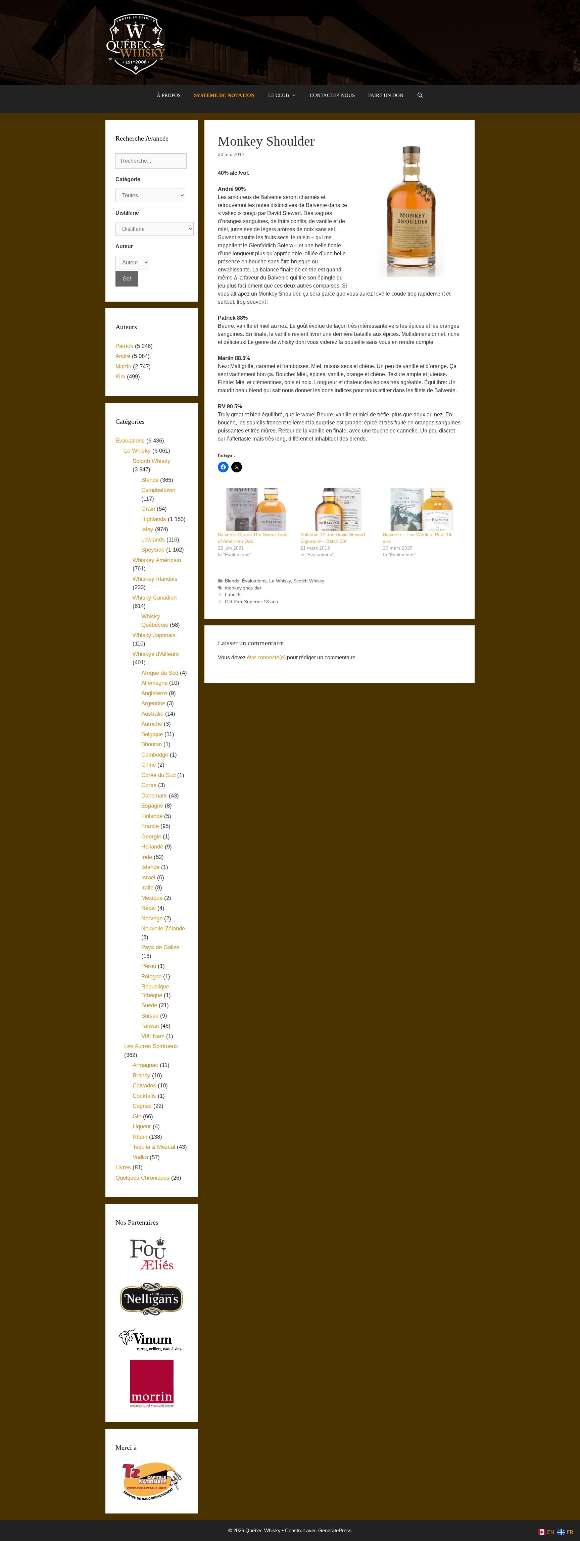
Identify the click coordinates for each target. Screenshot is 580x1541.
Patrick (124, 346)
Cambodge (154, 755)
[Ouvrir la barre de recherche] (420, 95)
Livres (123, 1167)
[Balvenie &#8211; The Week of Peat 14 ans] (421, 509)
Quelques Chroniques (142, 1178)
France (150, 826)
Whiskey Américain (157, 560)
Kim (120, 376)
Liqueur (142, 1126)
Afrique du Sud (159, 673)
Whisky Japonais (154, 635)
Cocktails (144, 1096)
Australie (152, 714)
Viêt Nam (152, 1036)
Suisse (149, 1016)
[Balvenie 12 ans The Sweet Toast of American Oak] (256, 509)
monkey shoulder (243, 587)
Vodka (140, 1157)
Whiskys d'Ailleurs (156, 654)
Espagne (152, 806)
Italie (147, 887)
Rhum (140, 1137)
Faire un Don (385, 95)
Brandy (141, 1075)
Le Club (278, 95)
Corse (148, 785)
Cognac (142, 1106)
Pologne (151, 976)
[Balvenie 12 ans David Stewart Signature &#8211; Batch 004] (338, 509)
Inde (146, 857)
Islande (150, 867)
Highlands (153, 519)
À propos (169, 95)
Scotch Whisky (308, 580)
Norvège (151, 918)
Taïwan (150, 1026)
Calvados (144, 1085)
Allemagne (154, 683)
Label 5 (233, 594)
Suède (149, 1005)
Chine (148, 765)
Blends (232, 580)
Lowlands (153, 539)
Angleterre (154, 693)
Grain (148, 509)
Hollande (152, 846)
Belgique (152, 734)
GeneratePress (335, 1530)
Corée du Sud (158, 775)
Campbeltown (158, 490)
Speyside (152, 550)
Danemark (154, 795)
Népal (148, 908)
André (122, 356)
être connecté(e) (266, 657)
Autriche (151, 724)
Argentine (153, 703)
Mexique (151, 898)
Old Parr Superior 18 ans (251, 601)
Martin (123, 366)
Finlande (151, 816)
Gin (137, 1116)
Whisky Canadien (155, 598)
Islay (147, 529)
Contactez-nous (332, 95)
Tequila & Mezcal (154, 1147)
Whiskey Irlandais (155, 579)
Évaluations (254, 580)
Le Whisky (280, 580)
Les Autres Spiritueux (151, 1046)
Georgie (151, 836)
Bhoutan (151, 744)
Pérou (148, 966)
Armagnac (145, 1065)
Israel (148, 877)
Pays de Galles (160, 947)
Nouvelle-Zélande (163, 928)
